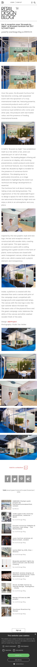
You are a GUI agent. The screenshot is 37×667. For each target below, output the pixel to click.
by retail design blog (19, 519)
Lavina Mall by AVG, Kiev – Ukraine (23, 551)
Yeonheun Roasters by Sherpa (21, 610)
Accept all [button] (18, 655)
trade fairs (31, 490)
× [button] (35, 634)
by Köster (16, 508)
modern (24, 490)
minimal (18, 490)
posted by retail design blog (11, 32)
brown (9, 490)
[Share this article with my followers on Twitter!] (15, 478)
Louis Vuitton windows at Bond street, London (23, 539)
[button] (3, 646)
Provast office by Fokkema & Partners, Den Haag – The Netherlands (24, 527)
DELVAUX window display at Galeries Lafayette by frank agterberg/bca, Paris (24, 574)
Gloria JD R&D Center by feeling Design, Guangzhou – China (23, 586)
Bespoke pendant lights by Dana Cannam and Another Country (23, 562)
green (13, 490)
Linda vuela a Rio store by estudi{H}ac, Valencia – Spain (23, 515)
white (18, 492)
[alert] (18, 649)
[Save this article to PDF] (28, 478)
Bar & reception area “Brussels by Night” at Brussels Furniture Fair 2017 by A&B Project (17, 26)
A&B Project (12, 322)
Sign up (19, 2)
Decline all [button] (18, 660)
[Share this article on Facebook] (8, 478)
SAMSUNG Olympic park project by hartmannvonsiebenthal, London (22, 503)
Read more (18, 643)
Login (12, 2)
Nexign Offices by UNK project (21, 598)
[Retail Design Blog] (18, 13)
